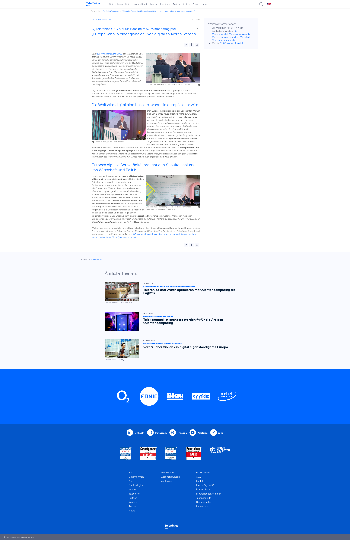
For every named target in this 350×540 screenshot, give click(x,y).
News (204, 4)
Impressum (202, 506)
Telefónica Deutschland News (134, 11)
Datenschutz (203, 489)
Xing (221, 432)
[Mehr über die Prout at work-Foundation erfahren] (220, 453)
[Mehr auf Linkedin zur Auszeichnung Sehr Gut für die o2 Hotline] (171, 453)
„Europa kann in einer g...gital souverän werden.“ (176, 11)
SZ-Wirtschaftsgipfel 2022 (109, 53)
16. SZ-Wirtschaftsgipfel (231, 43)
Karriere (186, 4)
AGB (198, 476)
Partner (176, 4)
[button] (186, 45)
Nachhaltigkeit (140, 4)
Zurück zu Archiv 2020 (101, 19)
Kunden (154, 4)
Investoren (165, 4)
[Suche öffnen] (261, 4)
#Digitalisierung (97, 259)
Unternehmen (116, 4)
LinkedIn (139, 432)
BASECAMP (203, 472)
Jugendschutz (203, 497)
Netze (128, 4)
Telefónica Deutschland (112, 11)
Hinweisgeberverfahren (208, 493)
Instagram (161, 432)
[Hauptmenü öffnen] (81, 4)
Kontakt (200, 481)
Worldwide (166, 481)
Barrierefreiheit (204, 502)
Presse (196, 4)
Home (132, 472)
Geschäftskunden (170, 476)
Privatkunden (168, 472)
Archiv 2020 (151, 11)
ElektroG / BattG (205, 485)
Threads (182, 432)
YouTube (202, 432)
